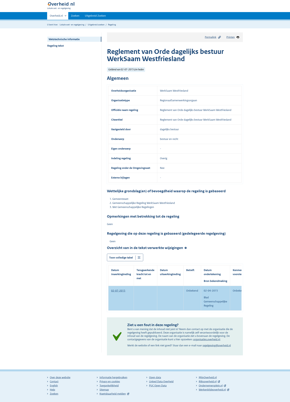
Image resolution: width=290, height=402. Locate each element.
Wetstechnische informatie (64, 39)
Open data (155, 377)
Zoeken (75, 15)
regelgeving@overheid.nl (217, 345)
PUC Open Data (158, 385)
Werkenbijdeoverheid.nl (212, 389)
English (54, 385)
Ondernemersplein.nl (211, 385)
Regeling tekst (55, 45)
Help (52, 389)
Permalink (210, 37)
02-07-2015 (118, 290)
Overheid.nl (56, 16)
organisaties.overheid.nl (206, 339)
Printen (230, 37)
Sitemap (104, 389)
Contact (54, 381)
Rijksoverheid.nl (208, 381)
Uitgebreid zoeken (96, 24)
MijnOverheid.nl (208, 377)
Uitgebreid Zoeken (95, 15)
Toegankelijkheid (109, 385)
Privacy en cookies (110, 381)
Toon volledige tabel (121, 257)
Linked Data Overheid (161, 381)
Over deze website (60, 377)
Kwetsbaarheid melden (113, 393)
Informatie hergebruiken (113, 377)
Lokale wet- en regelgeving (72, 24)
